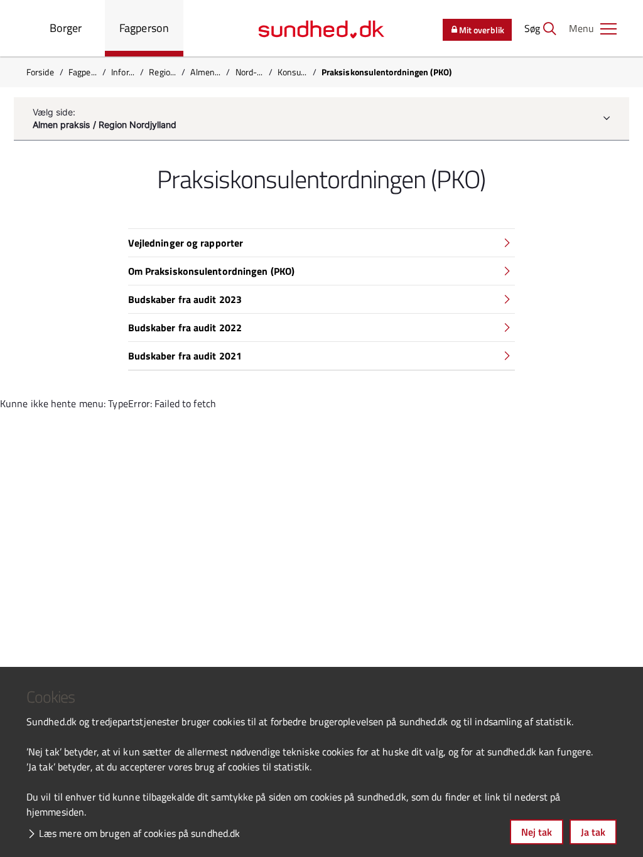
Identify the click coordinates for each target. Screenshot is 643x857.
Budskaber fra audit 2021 (185, 355)
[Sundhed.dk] (321, 28)
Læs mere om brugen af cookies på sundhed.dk (139, 833)
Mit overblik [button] (481, 29)
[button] (593, 28)
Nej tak (536, 831)
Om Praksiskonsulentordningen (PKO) (211, 271)
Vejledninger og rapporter (186, 242)
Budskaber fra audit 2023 (185, 299)
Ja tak (593, 831)
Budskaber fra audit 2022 (185, 327)
